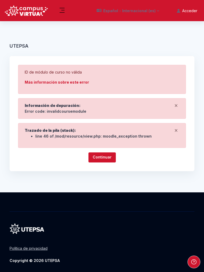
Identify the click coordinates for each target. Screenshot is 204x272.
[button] (128, 10)
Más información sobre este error (57, 82)
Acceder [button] (189, 10)
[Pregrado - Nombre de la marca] (26, 10)
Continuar (102, 157)
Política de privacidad (29, 248)
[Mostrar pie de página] (194, 262)
